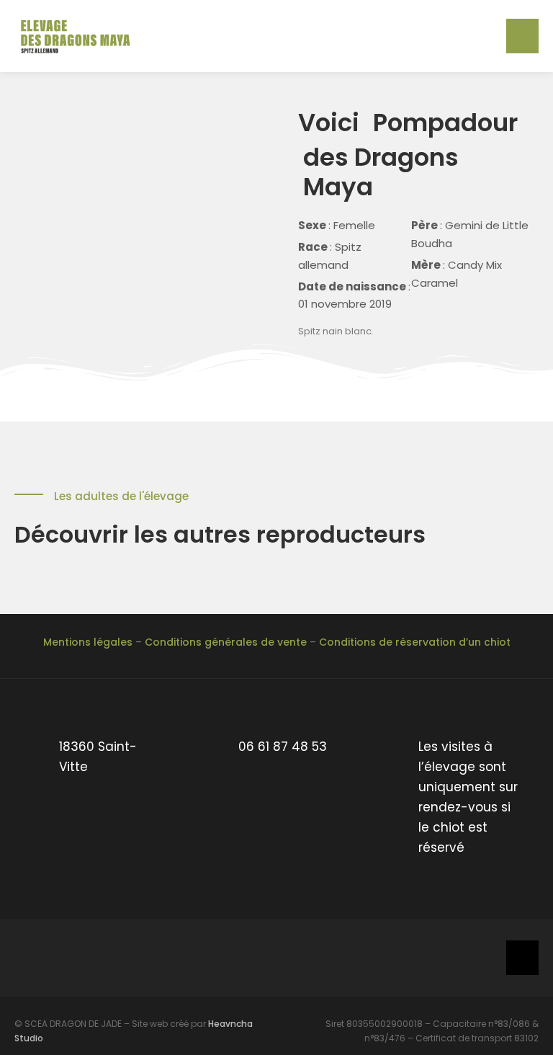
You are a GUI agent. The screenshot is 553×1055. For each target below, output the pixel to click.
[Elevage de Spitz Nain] (79, 35)
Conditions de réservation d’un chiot (415, 642)
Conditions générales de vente (226, 642)
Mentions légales (87, 642)
